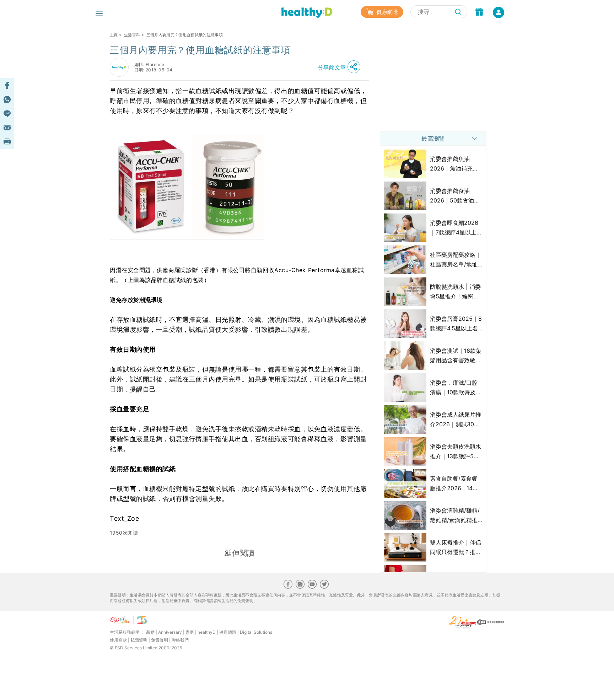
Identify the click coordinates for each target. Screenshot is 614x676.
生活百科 (132, 34)
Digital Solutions (256, 632)
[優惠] (479, 12)
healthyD (207, 632)
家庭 (189, 632)
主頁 (114, 34)
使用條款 (118, 640)
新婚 (150, 632)
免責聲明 (159, 640)
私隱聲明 (138, 640)
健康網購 (386, 12)
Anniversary (170, 632)
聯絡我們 (180, 640)
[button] (341, 67)
